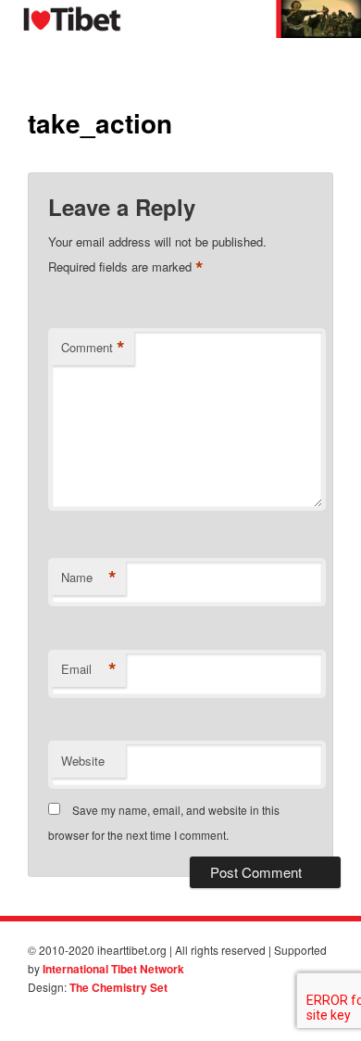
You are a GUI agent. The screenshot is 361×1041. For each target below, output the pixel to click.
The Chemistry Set (118, 987)
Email (89, 669)
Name (89, 577)
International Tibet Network (113, 968)
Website (83, 760)
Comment (93, 347)
